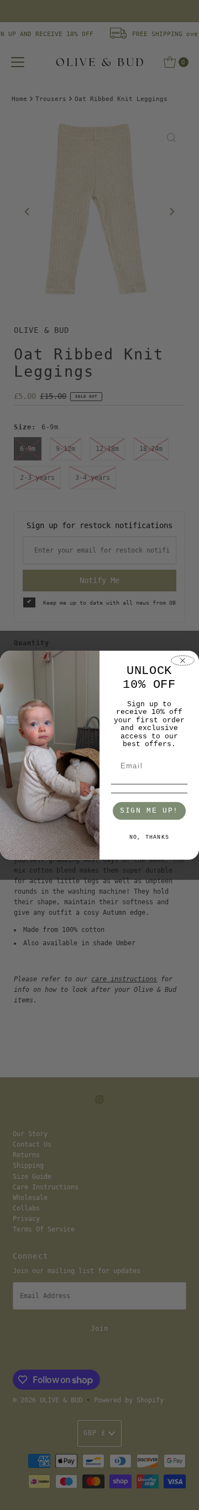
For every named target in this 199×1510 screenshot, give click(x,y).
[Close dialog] (183, 660)
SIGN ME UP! (149, 810)
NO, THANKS (149, 837)
